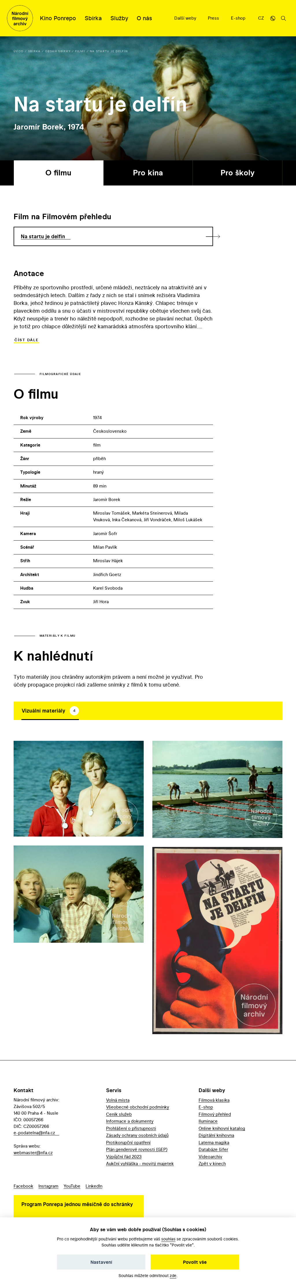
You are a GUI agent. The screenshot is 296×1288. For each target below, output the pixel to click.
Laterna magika (214, 1142)
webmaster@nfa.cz (33, 1153)
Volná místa (118, 1100)
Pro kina (148, 172)
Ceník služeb (119, 1114)
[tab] (50, 711)
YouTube (72, 1186)
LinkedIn (94, 1186)
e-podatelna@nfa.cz (34, 1133)
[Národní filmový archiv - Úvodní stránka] (20, 18)
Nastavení (101, 1262)
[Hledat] (283, 18)
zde (173, 1275)
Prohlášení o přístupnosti (131, 1128)
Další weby (185, 18)
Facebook (23, 1186)
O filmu (58, 172)
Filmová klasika (214, 1100)
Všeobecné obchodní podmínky (137, 1107)
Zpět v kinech (212, 1163)
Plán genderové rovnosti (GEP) (136, 1149)
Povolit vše (195, 1262)
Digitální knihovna (216, 1135)
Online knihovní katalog (222, 1128)
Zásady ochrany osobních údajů (137, 1135)
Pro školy (238, 172)
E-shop (239, 18)
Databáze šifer (213, 1149)
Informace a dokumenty (129, 1121)
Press (214, 18)
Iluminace (208, 1121)
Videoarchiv (210, 1157)
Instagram (48, 1186)
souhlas (168, 1239)
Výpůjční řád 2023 (124, 1157)
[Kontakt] (272, 18)
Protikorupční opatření (128, 1142)
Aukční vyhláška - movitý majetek (140, 1163)
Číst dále (26, 340)
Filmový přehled (215, 1114)
